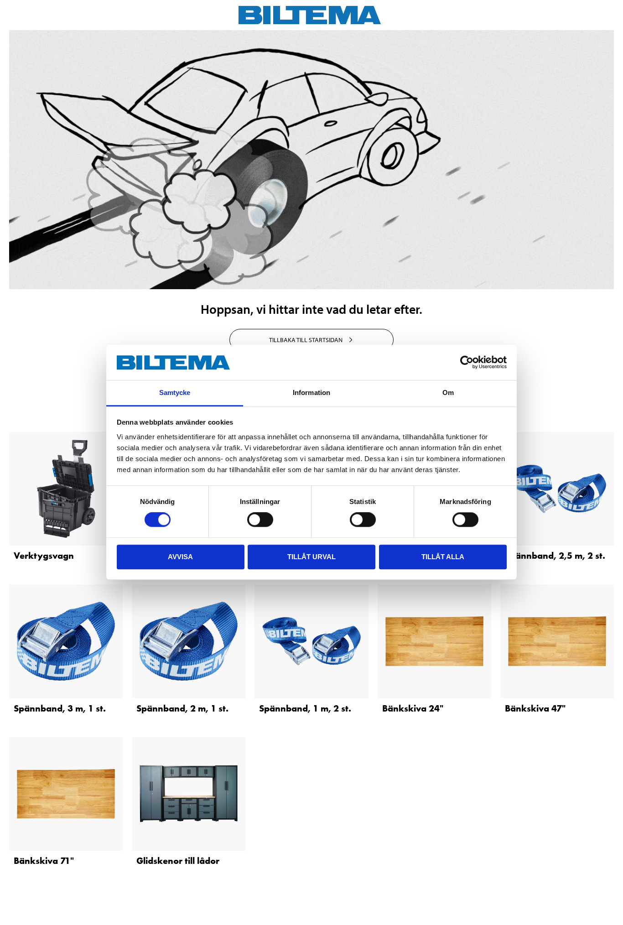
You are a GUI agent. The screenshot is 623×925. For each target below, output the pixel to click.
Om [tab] (448, 392)
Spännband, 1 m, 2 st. (305, 708)
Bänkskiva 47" (535, 708)
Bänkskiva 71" (44, 861)
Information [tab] (311, 392)
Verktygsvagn (44, 555)
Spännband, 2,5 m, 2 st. (555, 555)
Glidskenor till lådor (177, 861)
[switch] (260, 519)
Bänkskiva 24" (412, 708)
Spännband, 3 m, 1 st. (60, 708)
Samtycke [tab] (175, 392)
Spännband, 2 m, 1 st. (182, 708)
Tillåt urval (311, 557)
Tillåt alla (442, 557)
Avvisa (180, 557)
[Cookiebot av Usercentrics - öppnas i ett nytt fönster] (467, 362)
